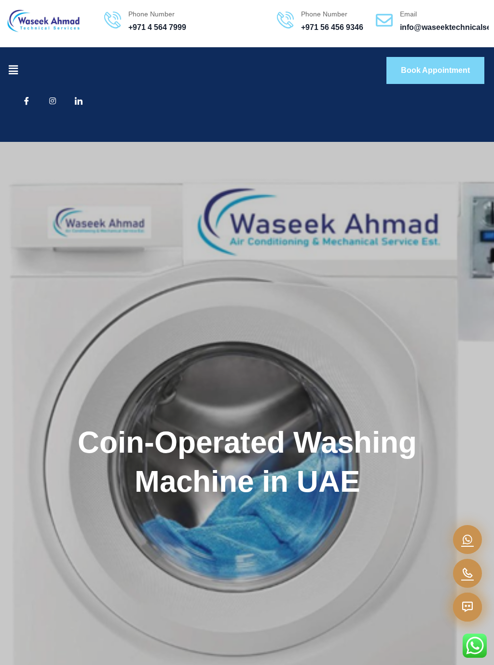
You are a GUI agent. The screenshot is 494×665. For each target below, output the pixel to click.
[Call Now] (467, 573)
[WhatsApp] (467, 539)
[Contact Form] (467, 607)
